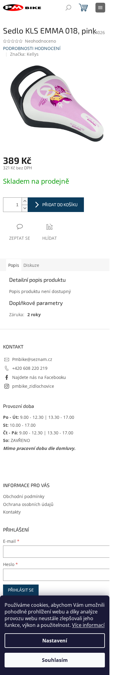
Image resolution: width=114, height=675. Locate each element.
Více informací (88, 625)
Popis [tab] (13, 265)
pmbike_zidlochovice (33, 386)
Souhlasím (55, 660)
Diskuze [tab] (31, 265)
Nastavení (54, 640)
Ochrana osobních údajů (28, 504)
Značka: (24, 54)
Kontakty (12, 512)
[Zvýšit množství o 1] (25, 201)
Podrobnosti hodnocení (31, 48)
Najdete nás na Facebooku (39, 377)
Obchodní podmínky (23, 496)
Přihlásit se (21, 589)
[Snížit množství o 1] (25, 208)
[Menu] (100, 8)
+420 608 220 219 (29, 368)
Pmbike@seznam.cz (32, 359)
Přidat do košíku (60, 204)
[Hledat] (68, 8)
